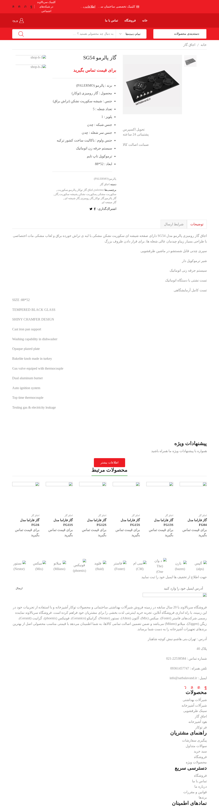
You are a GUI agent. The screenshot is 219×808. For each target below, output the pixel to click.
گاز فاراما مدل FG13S (163, 522)
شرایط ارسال (173, 224)
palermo (99, 189)
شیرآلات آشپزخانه (194, 705)
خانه (145, 20)
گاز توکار (99, 198)
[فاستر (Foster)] (119, 566)
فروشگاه (130, 20)
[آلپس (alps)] (200, 566)
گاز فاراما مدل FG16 (29, 522)
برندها (203, 797)
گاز (56, 194)
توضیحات (196, 224)
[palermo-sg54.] (190, 75)
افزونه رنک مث (195, 806)
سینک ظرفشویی (195, 711)
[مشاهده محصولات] (29, 57)
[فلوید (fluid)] (99, 566)
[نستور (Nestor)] (19, 566)
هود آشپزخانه (197, 722)
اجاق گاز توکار (85, 189)
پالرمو (72, 189)
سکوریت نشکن (87, 194)
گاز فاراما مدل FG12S (96, 522)
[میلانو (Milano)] (59, 566)
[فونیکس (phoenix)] (79, 566)
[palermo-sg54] (190, 61)
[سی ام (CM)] (139, 566)
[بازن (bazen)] (180, 566)
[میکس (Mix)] (39, 566)
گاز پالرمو (110, 198)
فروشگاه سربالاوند (193, 607)
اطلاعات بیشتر (88, 6)
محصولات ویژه (196, 762)
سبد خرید (200, 751)
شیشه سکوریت (68, 194)
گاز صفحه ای (109, 202)
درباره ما (200, 786)
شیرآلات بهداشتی (195, 700)
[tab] (197, 224)
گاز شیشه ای (72, 198)
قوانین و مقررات (195, 792)
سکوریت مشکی (107, 194)
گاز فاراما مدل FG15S (130, 522)
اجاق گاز (189, 45)
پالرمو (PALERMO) (105, 178)
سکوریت (63, 189)
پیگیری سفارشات (194, 740)
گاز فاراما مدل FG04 (197, 522)
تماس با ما (111, 20)
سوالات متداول (196, 746)
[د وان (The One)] (160, 566)
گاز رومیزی (87, 198)
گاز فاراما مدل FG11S (63, 522)
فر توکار (201, 727)
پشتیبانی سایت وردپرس (189, 806)
